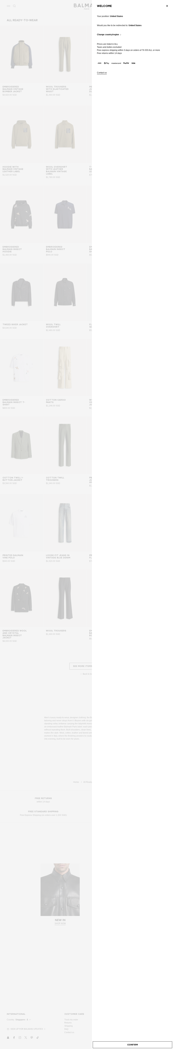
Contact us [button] (102, 73)
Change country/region (108, 35)
